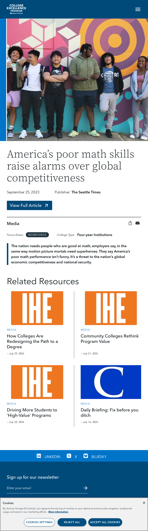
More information (58, 511)
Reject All (72, 522)
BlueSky (99, 457)
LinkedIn (52, 457)
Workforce (37, 234)
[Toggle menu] (141, 9)
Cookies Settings (39, 522)
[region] (74, 514)
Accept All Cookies (105, 522)
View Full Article (26, 205)
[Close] (144, 503)
